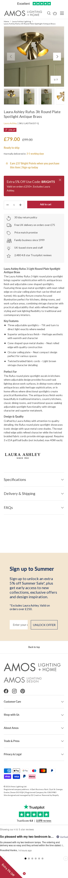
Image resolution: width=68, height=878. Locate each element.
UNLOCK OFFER (44, 625)
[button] (55, 13)
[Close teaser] (24, 873)
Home (6, 21)
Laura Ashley (10, 123)
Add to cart (45, 204)
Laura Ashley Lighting (21, 21)
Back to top (34, 647)
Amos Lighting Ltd (18, 786)
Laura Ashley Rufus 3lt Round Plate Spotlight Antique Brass (30, 24)
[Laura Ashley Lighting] (34, 455)
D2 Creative (36, 795)
